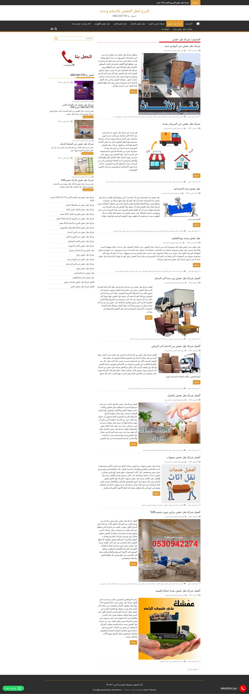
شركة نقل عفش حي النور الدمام (81, 232)
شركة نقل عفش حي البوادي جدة (182, 46)
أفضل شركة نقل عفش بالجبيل (183, 395)
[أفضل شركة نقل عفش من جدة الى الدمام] (177, 287)
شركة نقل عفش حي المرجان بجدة (181, 123)
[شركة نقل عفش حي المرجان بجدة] (169, 132)
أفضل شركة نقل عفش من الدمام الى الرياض (175, 346)
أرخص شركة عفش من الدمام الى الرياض (170, 388)
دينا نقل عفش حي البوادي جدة (147, 117)
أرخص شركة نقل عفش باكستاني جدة (172, 271)
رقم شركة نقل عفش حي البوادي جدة (125, 117)
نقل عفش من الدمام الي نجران (81, 250)
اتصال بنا (165, 29)
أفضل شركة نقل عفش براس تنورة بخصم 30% (175, 512)
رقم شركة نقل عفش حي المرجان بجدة (143, 182)
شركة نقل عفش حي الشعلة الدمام (80, 205)
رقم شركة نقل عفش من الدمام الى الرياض (142, 388)
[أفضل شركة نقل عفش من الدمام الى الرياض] (179, 354)
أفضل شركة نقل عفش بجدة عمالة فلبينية (178, 590)
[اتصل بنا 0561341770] (242, 688)
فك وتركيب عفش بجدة (81, 24)
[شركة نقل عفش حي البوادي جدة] (169, 54)
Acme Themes (150, 689)
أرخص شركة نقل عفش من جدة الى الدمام (170, 339)
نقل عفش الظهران (102, 24)
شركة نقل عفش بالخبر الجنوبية (81, 245)
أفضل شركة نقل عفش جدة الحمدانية (172, 231)
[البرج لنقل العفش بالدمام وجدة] (197, 23)
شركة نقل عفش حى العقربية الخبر (80, 236)
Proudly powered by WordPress (107, 689)
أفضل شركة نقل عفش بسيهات (183, 457)
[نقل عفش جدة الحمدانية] (180, 197)
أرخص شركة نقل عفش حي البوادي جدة (171, 117)
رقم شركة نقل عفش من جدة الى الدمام (142, 339)
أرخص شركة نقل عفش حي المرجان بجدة (170, 182)
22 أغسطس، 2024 (64, 82)
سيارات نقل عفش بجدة (182, 29)
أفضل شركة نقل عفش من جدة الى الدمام (177, 278)
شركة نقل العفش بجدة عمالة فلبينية (172, 661)
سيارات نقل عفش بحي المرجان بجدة (118, 182)
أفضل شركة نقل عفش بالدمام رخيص (79, 282)
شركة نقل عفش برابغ (85, 254)
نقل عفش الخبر (120, 24)
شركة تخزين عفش (156, 24)
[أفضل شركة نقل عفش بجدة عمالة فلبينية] (169, 599)
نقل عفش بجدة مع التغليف (185, 238)
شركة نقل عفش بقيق (85, 268)
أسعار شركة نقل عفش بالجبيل (152, 450)
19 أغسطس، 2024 (64, 121)
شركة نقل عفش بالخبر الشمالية (81, 241)
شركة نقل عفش (175, 24)
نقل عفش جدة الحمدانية (187, 188)
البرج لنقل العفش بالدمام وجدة (124, 11)
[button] (13, 688)
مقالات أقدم (192, 669)
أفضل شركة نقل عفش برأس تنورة (149, 583)
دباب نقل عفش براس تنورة (128, 583)
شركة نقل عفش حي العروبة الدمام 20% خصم (75, 218)
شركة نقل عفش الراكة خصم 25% (80, 209)
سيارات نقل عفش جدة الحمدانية (123, 231)
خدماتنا (133, 91)
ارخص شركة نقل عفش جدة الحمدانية (147, 231)
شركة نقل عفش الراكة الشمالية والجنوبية (77, 227)
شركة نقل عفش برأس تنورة (109, 583)
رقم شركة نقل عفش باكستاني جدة (126, 271)
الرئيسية (189, 24)
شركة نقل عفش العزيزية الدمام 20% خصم (76, 223)
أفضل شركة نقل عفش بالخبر (82, 286)
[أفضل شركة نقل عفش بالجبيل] (169, 404)
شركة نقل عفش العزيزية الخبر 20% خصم (135, 2)
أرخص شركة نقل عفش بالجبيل (174, 450)
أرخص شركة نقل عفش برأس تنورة (172, 583)
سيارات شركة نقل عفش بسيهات (151, 505)
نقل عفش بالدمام (138, 24)
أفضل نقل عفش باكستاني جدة (148, 271)
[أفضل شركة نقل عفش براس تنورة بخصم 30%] (169, 520)
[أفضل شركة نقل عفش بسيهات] (180, 466)
